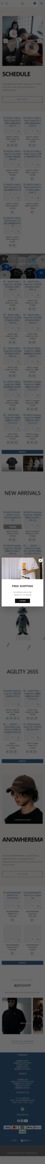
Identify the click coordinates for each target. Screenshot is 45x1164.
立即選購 (22, 601)
